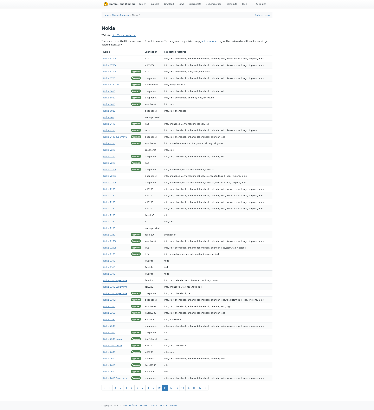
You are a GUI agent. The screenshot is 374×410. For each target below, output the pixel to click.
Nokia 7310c (109, 299)
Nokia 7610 (109, 364)
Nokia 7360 (109, 306)
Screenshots (195, 3)
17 (200, 387)
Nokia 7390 (109, 319)
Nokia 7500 (109, 325)
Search (163, 405)
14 (182, 387)
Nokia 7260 (109, 254)
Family (142, 3)
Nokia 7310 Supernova (115, 280)
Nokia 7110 (109, 123)
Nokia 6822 (109, 110)
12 (171, 387)
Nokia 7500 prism (112, 338)
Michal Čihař (131, 405)
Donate (153, 405)
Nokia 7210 (109, 143)
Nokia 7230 (109, 189)
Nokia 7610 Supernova (115, 378)
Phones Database (120, 15)
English (262, 3)
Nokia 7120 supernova (115, 136)
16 (194, 387)
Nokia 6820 (109, 97)
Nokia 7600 (109, 351)
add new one (209, 41)
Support (155, 3)
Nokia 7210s (109, 169)
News (181, 3)
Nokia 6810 (109, 91)
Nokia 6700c (109, 58)
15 (188, 387)
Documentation (213, 3)
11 (165, 387)
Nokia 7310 (109, 260)
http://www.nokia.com (124, 35)
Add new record (262, 15)
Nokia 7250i (109, 241)
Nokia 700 (108, 117)
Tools (244, 3)
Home (107, 15)
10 (159, 387)
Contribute (231, 3)
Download (168, 3)
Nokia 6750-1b (111, 84)
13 (176, 387)
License (143, 405)
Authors (173, 405)
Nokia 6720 (109, 78)
